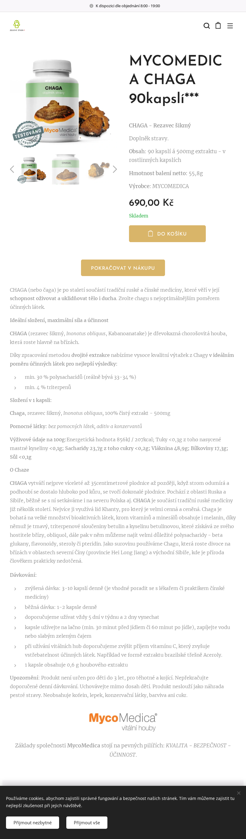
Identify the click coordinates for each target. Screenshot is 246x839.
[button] (206, 25)
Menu (230, 26)
